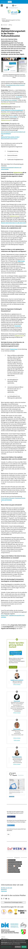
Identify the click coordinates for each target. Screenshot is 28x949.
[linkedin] (8, 899)
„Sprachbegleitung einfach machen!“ (15, 85)
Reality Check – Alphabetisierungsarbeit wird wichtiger (12, 616)
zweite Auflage (13, 117)
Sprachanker (19, 97)
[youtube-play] (6, 899)
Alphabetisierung (5, 103)
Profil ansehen (17, 740)
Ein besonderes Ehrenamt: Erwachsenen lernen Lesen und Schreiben (13, 499)
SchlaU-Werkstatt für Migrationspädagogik (12, 110)
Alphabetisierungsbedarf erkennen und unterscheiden (11, 168)
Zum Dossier (13, 667)
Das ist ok (24, 946)
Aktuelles (4, 18)
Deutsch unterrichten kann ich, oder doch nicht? (13, 223)
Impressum (4, 891)
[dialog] (14, 944)
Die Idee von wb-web (6, 888)
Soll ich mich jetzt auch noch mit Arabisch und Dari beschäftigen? (13, 132)
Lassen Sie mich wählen (6, 946)
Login (15, 5)
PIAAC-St (20, 261)
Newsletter (4, 889)
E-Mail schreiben (16, 684)
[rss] (1, 899)
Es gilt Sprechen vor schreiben (9, 100)
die (24, 261)
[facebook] (3, 899)
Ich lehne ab (18, 946)
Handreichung (13, 349)
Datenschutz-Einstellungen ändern (13, 902)
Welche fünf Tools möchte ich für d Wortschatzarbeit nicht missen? (10, 137)
